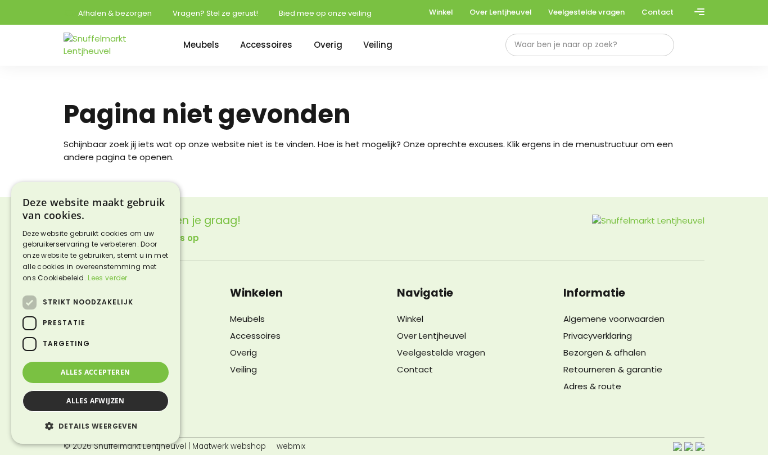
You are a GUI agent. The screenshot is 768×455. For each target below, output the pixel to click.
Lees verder (107, 278)
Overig (328, 45)
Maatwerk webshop (229, 447)
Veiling (377, 45)
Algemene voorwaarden (614, 319)
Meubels (201, 45)
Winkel (441, 12)
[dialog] (95, 313)
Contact (657, 12)
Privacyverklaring (597, 336)
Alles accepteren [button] (95, 372)
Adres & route (592, 386)
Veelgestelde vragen (586, 12)
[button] (95, 426)
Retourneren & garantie (612, 369)
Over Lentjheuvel (500, 12)
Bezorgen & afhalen (604, 352)
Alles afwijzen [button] (95, 401)
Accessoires (266, 45)
